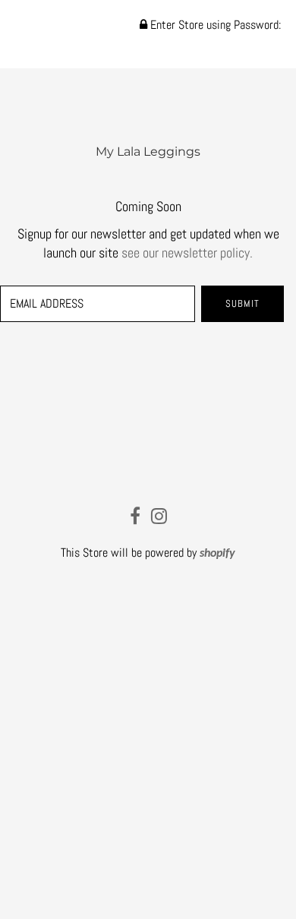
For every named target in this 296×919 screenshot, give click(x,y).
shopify (217, 554)
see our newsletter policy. (187, 252)
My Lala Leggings (148, 151)
